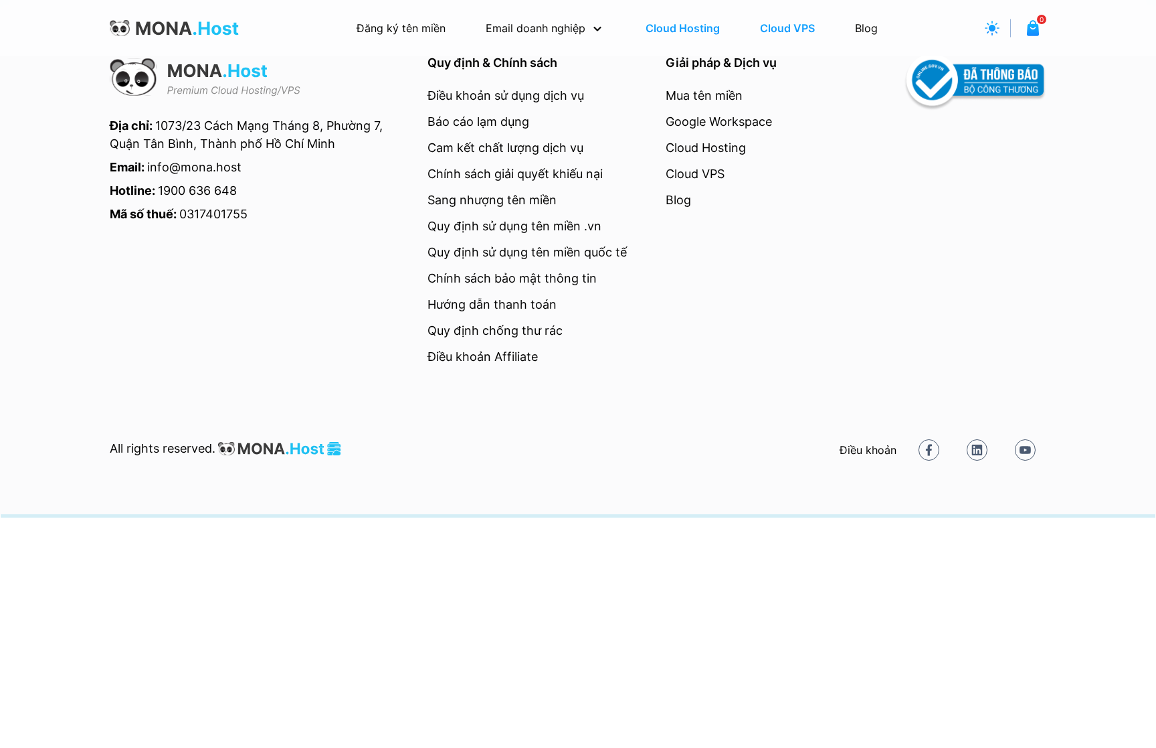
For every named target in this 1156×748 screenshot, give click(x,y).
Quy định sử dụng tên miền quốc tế (527, 252)
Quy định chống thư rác (495, 330)
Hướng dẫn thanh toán (492, 304)
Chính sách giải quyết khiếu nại (515, 174)
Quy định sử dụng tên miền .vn (514, 226)
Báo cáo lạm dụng (478, 122)
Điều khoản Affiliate (482, 357)
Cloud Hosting (706, 148)
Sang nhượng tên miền (492, 200)
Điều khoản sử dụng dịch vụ (505, 95)
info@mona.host (194, 167)
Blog (678, 200)
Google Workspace (719, 122)
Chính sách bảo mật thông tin (512, 278)
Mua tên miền (704, 95)
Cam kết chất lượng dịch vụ (505, 148)
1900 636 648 (197, 190)
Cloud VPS (695, 174)
